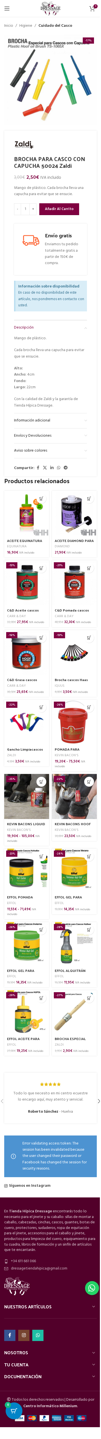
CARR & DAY (16, 616)
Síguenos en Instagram (29, 1186)
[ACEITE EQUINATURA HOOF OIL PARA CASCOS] (26, 513)
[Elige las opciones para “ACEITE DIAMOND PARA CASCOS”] (89, 498)
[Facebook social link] (38, 468)
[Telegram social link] (65, 468)
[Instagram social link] (23, 1335)
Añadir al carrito (59, 209)
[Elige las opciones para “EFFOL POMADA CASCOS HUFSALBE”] (41, 856)
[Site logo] (50, 8)
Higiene (25, 26)
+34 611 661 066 (23, 1261)
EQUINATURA (17, 546)
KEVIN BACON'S (67, 755)
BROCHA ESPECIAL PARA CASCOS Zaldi (71, 1041)
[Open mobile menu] (7, 8)
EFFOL (11, 903)
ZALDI (11, 755)
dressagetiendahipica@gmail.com (39, 1268)
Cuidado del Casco (55, 26)
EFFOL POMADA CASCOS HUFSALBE (23, 899)
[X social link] (45, 468)
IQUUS (60, 686)
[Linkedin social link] (52, 468)
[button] (41, 498)
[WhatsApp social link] (58, 468)
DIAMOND (62, 546)
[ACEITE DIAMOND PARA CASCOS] (74, 513)
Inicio (8, 26)
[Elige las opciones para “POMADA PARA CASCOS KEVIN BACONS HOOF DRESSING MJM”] (89, 707)
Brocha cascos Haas (71, 679)
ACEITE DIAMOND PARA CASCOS (74, 543)
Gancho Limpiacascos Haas (25, 751)
